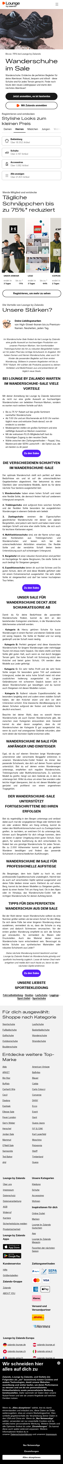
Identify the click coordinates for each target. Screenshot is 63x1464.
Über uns (7, 1184)
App (34, 1233)
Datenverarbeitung (12, 1201)
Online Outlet (38, 1213)
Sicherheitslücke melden (15, 1223)
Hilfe (5, 1270)
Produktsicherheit (11, 1229)
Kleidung (36, 1184)
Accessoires (38, 1195)
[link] (31, 140)
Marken (35, 1219)
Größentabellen (10, 1275)
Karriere (7, 1218)
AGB (5, 1207)
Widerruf (7, 1212)
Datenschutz (9, 1195)
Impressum (8, 1190)
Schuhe (35, 1190)
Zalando (7, 1288)
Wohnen (36, 1201)
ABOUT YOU (9, 1293)
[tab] (8, 129)
